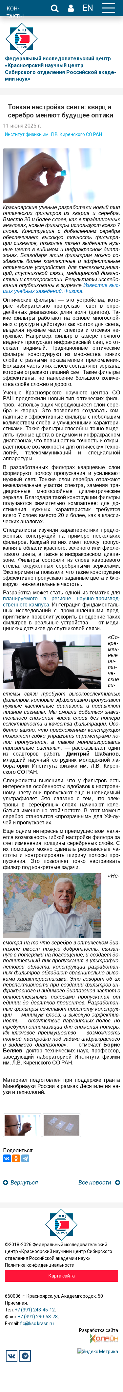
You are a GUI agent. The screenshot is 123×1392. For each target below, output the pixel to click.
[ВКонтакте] (7, 1158)
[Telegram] (25, 1158)
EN (88, 8)
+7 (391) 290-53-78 (38, 1316)
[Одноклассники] (16, 1158)
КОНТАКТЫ (15, 13)
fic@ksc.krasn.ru (37, 1323)
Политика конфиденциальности (39, 1265)
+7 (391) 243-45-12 (35, 1309)
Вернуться (24, 1182)
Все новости (95, 1182)
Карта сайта (62, 1275)
